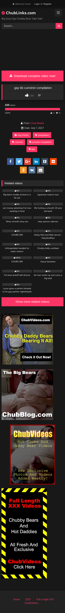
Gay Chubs (23, 135)
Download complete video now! (34, 76)
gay (33, 149)
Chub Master (37, 123)
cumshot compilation (42, 142)
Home (16, 599)
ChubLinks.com (20, 12)
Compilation (43, 135)
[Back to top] (55, 604)
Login (37, 4)
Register (48, 4)
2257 (28, 599)
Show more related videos (32, 301)
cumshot (19, 142)
